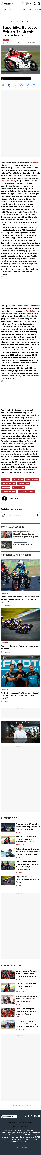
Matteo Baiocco (30, 311)
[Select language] (29, 3)
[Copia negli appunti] (27, 85)
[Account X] (25, 1116)
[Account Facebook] (28, 1116)
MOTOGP (8, 10)
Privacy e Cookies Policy (21, 1126)
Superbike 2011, (18, 487)
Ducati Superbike (8, 483)
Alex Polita (6, 314)
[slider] (18, 741)
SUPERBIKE (21, 10)
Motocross (20, 1029)
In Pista (5, 40)
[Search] (23, 3)
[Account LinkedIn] (35, 1116)
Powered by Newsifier (20, 1147)
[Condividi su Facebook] (9, 85)
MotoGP (19, 832)
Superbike (34, 163)
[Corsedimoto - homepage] (9, 3)
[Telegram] (21, 85)
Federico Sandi (8, 181)
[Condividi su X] (15, 85)
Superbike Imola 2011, (26, 491)
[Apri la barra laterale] (1, 9)
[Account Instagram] (32, 1116)
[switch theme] (35, 3)
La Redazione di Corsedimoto (20, 1123)
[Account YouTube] (39, 1116)
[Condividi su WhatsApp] (3, 85)
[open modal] (39, 3)
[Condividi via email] (33, 85)
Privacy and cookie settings (20, 1105)
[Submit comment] (37, 515)
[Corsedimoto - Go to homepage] (9, 1116)
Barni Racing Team (9, 491)
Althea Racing (18, 479)
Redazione (10, 43)
